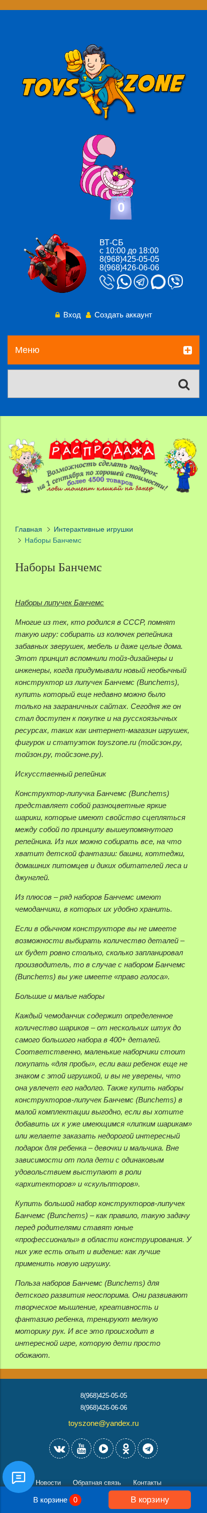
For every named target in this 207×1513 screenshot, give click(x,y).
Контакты (147, 1482)
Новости (48, 1482)
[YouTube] (81, 1448)
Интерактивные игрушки (93, 529)
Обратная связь (97, 1482)
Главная (28, 529)
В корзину (150, 1499)
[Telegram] (148, 1448)
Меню (27, 350)
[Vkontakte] (59, 1448)
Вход (72, 314)
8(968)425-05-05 (129, 259)
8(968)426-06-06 (129, 267)
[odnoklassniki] (126, 1448)
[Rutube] (103, 1448)
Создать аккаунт (123, 314)
